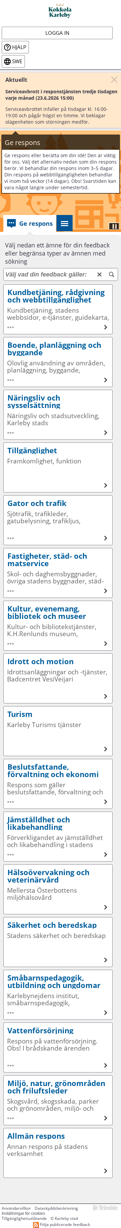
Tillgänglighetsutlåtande (24, 1218)
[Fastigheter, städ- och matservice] (58, 573)
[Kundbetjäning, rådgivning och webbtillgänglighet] (58, 309)
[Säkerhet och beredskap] (58, 942)
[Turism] (58, 731)
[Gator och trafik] (58, 520)
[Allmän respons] (58, 1153)
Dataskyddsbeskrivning (56, 1208)
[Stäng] (114, 79)
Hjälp (19, 47)
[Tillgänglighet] (58, 467)
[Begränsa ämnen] (112, 274)
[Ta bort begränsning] (99, 274)
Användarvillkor (16, 1208)
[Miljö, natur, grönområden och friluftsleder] (58, 1100)
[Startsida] (60, 10)
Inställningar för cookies (23, 1213)
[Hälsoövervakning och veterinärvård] (58, 889)
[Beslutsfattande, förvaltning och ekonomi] (58, 784)
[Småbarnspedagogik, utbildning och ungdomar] (58, 994)
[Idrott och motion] (58, 678)
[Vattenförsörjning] (58, 1047)
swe (17, 61)
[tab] (29, 223)
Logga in (57, 33)
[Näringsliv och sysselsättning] (58, 414)
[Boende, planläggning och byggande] (58, 362)
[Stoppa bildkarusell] (114, 226)
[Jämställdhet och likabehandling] (58, 836)
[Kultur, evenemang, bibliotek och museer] (58, 625)
